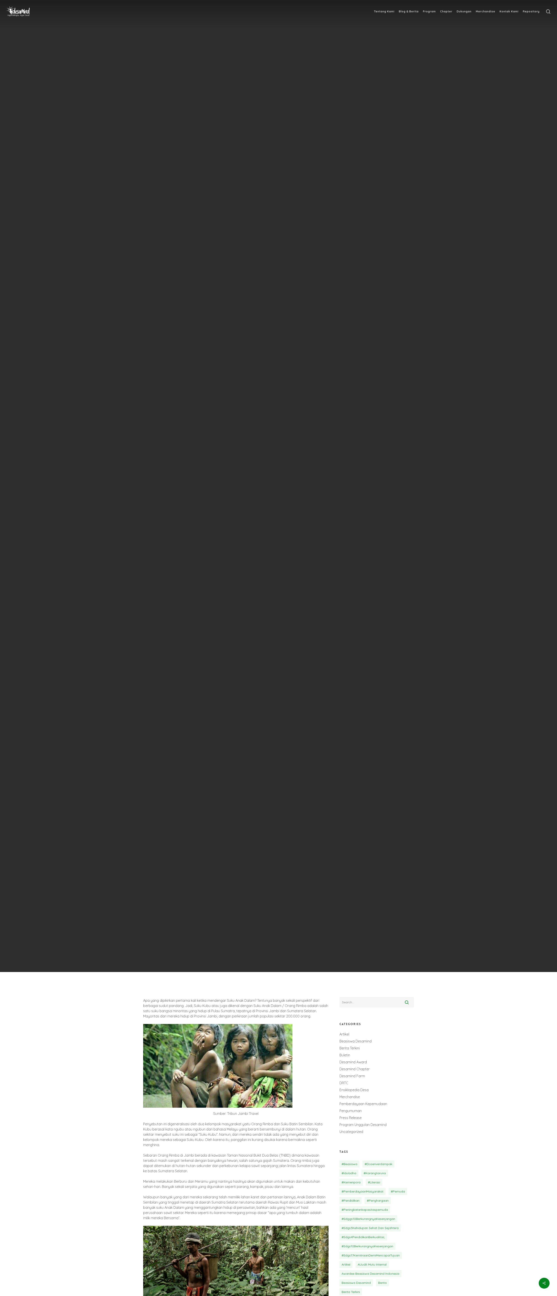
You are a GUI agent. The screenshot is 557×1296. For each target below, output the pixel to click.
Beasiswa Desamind (355, 1041)
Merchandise (349, 1097)
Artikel (344, 1034)
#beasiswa (349, 1164)
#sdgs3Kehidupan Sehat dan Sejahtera (370, 1228)
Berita (382, 1283)
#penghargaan (378, 1200)
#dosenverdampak (378, 1164)
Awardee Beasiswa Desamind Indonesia (370, 1274)
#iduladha (349, 1173)
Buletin (344, 1055)
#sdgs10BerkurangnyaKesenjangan (367, 1246)
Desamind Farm (352, 1076)
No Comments (310, 558)
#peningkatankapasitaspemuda (365, 1210)
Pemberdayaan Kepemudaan (363, 1104)
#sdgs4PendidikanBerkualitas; (363, 1237)
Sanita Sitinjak (247, 558)
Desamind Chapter (354, 1069)
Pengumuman (350, 1111)
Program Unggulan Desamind (363, 1124)
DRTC (343, 1083)
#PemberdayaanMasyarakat (362, 1191)
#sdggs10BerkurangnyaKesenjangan (368, 1219)
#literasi (374, 1182)
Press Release (350, 1118)
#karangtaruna (375, 1173)
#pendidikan (350, 1200)
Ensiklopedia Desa (296, 532)
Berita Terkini (257, 532)
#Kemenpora (351, 1182)
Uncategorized (351, 1131)
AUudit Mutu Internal (372, 1264)
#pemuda (398, 1191)
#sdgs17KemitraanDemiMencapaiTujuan (371, 1255)
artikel (346, 1264)
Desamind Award (353, 1062)
